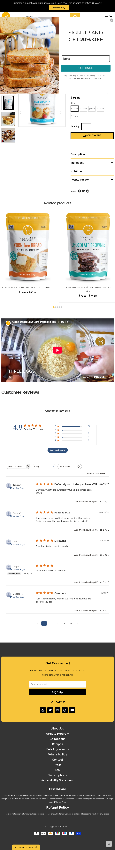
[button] (111, 20)
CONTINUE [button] (86, 68)
